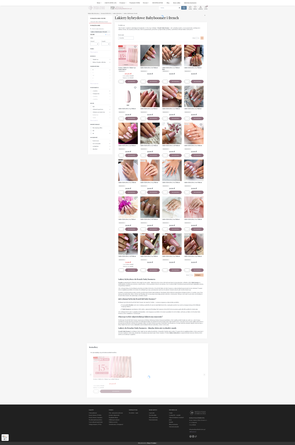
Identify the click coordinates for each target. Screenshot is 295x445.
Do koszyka (131, 81)
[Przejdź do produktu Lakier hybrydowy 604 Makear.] (150, 170)
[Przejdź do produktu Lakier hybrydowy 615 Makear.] (194, 96)
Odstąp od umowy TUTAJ (95, 424)
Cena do (103, 41)
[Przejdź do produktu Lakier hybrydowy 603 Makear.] (128, 170)
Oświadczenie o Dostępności (116, 424)
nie (93, 133)
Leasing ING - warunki (174, 415)
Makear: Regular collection (99, 62)
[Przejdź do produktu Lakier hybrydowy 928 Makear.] (172, 133)
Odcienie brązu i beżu (98, 109)
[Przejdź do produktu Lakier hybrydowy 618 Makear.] (150, 207)
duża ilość (95, 149)
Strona (194, 38)
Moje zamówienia (153, 417)
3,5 (93, 75)
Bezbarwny (95, 115)
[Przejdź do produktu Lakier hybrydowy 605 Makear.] (172, 170)
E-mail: (121, 8)
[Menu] (8, 435)
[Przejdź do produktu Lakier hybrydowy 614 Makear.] (128, 96)
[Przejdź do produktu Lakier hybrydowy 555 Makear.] (150, 96)
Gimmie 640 (95, 59)
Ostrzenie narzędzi (174, 426)
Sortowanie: (121, 35)
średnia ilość (96, 146)
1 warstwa (95, 99)
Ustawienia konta (153, 420)
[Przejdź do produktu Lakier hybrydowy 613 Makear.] (194, 55)
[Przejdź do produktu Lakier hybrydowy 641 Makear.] (150, 244)
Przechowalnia (152, 415)
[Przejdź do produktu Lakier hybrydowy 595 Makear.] (128, 133)
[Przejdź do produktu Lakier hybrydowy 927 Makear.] (150, 133)
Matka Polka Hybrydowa (93, 13)
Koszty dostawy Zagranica (95, 417)
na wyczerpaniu (96, 143)
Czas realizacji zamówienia (96, 422)
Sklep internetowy (147, 443)
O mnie (171, 413)
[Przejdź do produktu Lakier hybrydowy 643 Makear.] (194, 244)
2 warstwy (95, 91)
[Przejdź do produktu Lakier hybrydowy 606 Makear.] (194, 170)
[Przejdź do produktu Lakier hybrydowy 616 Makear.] (150, 55)
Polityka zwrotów (113, 422)
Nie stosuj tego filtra (97, 128)
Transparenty (96, 93)
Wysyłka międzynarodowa (95, 420)
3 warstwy (95, 96)
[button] (184, 8)
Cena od (92, 41)
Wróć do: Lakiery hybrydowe (98, 28)
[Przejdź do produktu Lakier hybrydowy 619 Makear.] (172, 207)
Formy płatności (93, 413)
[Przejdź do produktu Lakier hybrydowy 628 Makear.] (128, 244)
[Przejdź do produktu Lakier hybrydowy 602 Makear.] (194, 133)
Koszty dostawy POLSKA (95, 415)
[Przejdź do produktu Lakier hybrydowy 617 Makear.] (128, 207)
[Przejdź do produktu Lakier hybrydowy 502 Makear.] (172, 96)
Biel (93, 106)
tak (93, 130)
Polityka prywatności (114, 420)
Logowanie (152, 413)
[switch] (5, 439)
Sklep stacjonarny (173, 424)
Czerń (94, 117)
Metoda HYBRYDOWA (106, 13)
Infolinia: (117, 7)
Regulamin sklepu (113, 417)
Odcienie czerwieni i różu (99, 112)
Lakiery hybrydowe (117, 13)
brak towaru (96, 141)
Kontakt (171, 422)
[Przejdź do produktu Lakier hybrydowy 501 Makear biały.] (172, 55)
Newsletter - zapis (133, 413)
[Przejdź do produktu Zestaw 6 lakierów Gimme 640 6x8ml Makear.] (128, 55)
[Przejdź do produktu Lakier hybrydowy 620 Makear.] (194, 207)
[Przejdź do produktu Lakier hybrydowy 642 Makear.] (172, 244)
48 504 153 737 (193, 431)
